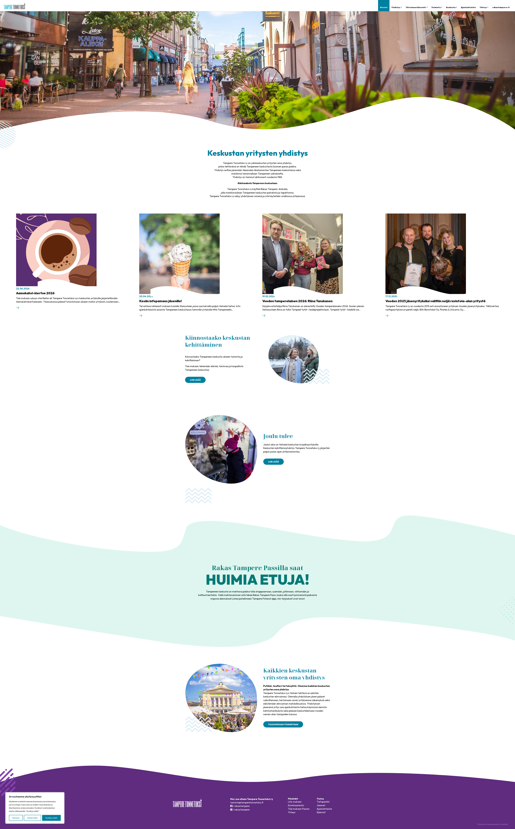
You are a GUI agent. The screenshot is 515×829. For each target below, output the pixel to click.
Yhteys (483, 7)
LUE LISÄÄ (273, 461)
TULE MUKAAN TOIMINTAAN (283, 724)
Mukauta (15, 818)
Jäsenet (321, 805)
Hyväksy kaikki (51, 818)
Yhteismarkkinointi (416, 7)
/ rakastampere (241, 806)
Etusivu (384, 7)
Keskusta (450, 7)
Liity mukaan (295, 801)
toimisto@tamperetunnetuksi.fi (246, 802)
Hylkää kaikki (32, 818)
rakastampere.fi (501, 7)
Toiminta (436, 7)
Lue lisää (195, 379)
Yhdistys (395, 7)
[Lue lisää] (17, 308)
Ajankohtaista (468, 7)
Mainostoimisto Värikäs (497, 824)
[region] (34, 808)
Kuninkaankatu (296, 805)
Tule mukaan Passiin (299, 808)
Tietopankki (323, 801)
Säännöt (321, 812)
